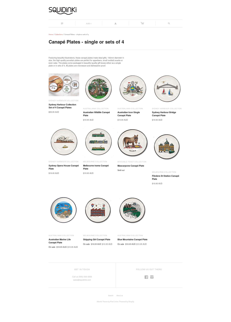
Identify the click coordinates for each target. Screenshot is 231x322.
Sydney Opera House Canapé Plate (64, 167)
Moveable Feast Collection (132, 162)
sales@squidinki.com (82, 279)
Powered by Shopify (126, 301)
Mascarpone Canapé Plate (131, 165)
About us (119, 295)
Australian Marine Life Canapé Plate (60, 241)
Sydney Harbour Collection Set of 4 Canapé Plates (62, 106)
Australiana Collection (96, 108)
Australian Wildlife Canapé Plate (96, 114)
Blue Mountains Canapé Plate (132, 239)
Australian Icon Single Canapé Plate (129, 114)
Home (51, 34)
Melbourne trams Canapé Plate (96, 167)
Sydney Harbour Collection (63, 100)
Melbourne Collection (95, 161)
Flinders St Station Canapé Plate (165, 177)
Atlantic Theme (102, 301)
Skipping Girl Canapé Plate (96, 239)
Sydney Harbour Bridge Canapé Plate (164, 114)
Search (110, 295)
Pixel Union (114, 301)
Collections (59, 34)
